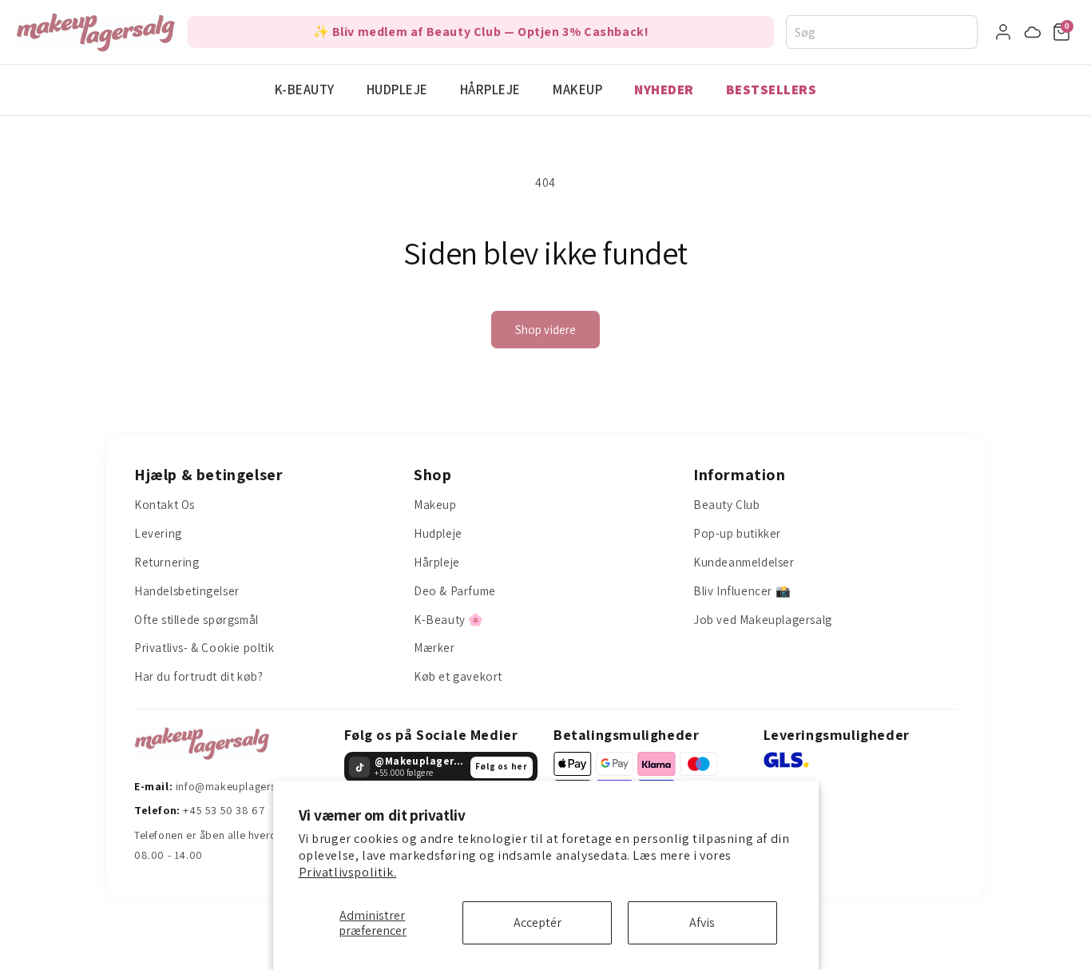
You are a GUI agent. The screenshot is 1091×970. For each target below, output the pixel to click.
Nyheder (664, 89)
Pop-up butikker (737, 533)
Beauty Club (726, 504)
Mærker (434, 647)
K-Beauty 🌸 (449, 619)
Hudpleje (397, 89)
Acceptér (537, 922)
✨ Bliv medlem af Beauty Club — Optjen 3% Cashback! (481, 31)
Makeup (577, 89)
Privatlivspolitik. (348, 872)
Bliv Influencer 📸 (742, 590)
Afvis (702, 922)
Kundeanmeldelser (744, 562)
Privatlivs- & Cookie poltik (204, 647)
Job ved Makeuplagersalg (762, 619)
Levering (158, 533)
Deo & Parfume (455, 590)
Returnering (167, 562)
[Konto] (1003, 32)
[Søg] (970, 32)
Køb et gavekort (458, 676)
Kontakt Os (164, 504)
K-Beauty (305, 89)
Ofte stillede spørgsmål (196, 619)
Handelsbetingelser (187, 590)
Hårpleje (490, 89)
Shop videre (546, 329)
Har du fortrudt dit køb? (198, 676)
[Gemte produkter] (1032, 32)
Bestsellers (771, 89)
